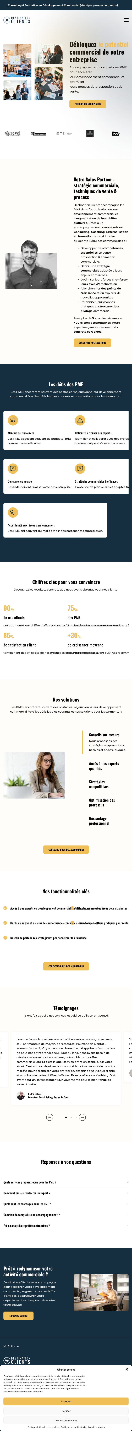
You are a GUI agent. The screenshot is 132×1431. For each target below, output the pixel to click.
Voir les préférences (66, 1420)
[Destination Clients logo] (16, 20)
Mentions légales (96, 1427)
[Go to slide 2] (71, 1117)
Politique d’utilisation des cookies (43, 1427)
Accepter (66, 1401)
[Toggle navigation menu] (126, 20)
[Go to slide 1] (66, 1117)
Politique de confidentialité (74, 1427)
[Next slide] (82, 1117)
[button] (127, 1369)
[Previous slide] (49, 1117)
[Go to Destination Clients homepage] (16, 1361)
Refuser (66, 1410)
